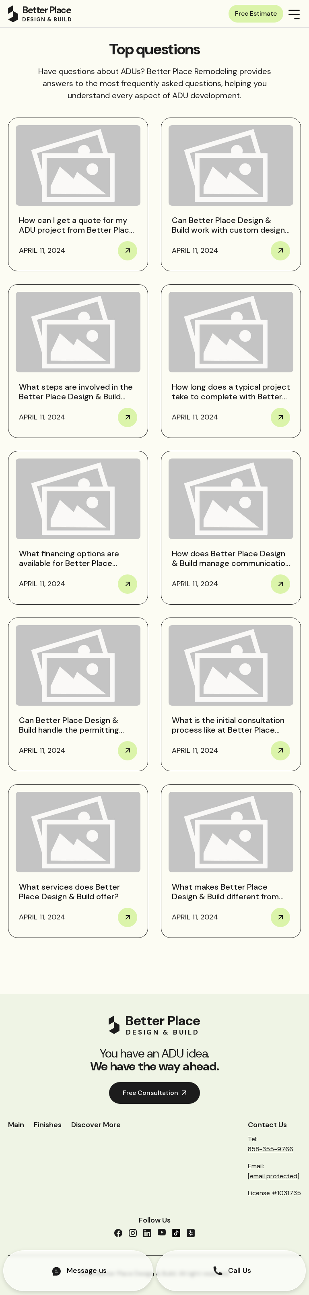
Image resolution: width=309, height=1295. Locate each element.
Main (16, 1125)
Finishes (48, 1125)
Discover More (96, 1125)
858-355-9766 (270, 1149)
